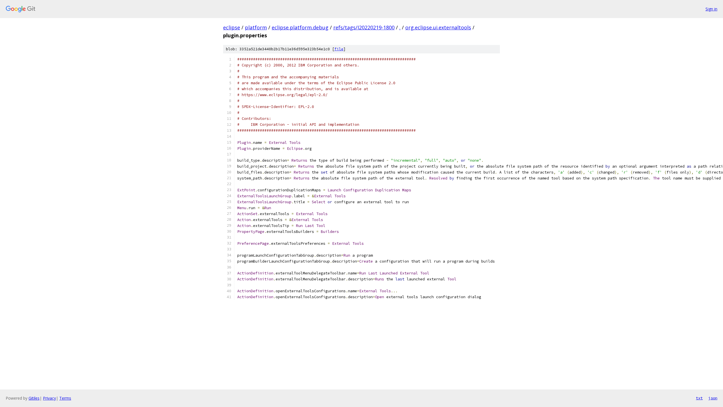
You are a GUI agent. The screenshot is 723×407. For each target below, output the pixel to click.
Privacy (49, 398)
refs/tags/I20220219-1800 (364, 27)
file (338, 49)
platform (256, 27)
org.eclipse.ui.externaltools (438, 27)
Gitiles (34, 398)
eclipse (231, 27)
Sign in (711, 9)
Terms (65, 398)
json (712, 397)
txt (699, 397)
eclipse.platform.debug (300, 27)
